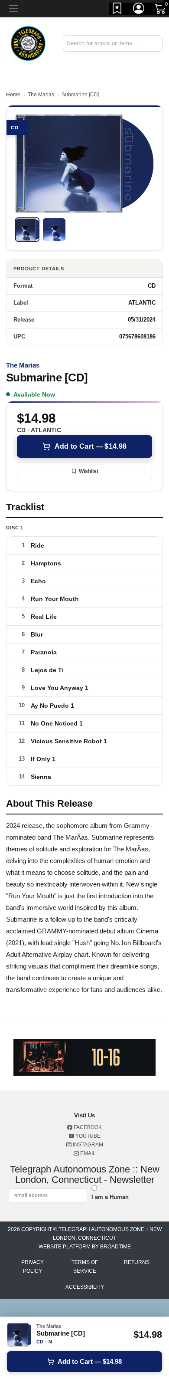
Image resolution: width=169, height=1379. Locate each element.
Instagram (87, 1145)
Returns (137, 1262)
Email (87, 1153)
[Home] (28, 42)
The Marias (41, 95)
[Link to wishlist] (117, 10)
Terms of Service (85, 1266)
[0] (161, 10)
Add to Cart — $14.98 (91, 446)
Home (13, 95)
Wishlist (88, 471)
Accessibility (84, 1287)
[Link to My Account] (139, 10)
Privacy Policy (32, 1266)
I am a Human (110, 1197)
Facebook (87, 1127)
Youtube (87, 1136)
